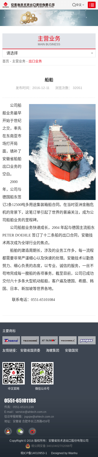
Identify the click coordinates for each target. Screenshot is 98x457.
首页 (5, 61)
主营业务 (18, 61)
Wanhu (73, 453)
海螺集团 (52, 350)
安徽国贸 (71, 350)
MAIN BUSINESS (49, 44)
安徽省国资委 (30, 350)
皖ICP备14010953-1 (34, 453)
